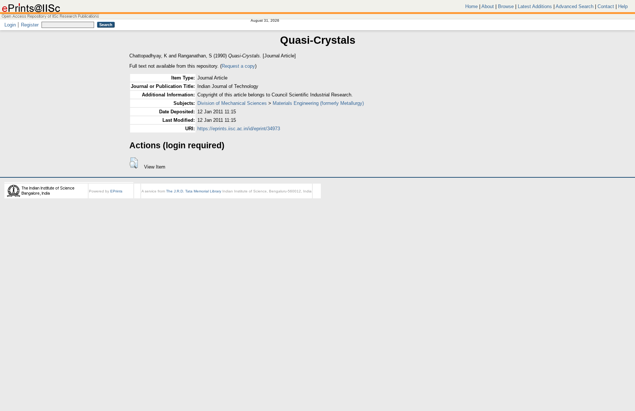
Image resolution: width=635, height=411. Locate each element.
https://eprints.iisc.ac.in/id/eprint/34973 (238, 128)
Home (471, 6)
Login (10, 25)
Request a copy (238, 66)
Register (30, 25)
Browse (506, 6)
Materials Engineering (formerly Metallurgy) (318, 103)
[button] (133, 163)
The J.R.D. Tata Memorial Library (193, 191)
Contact (606, 6)
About (487, 6)
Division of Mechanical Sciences (232, 103)
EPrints (116, 191)
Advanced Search (574, 6)
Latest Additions (535, 6)
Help (623, 6)
